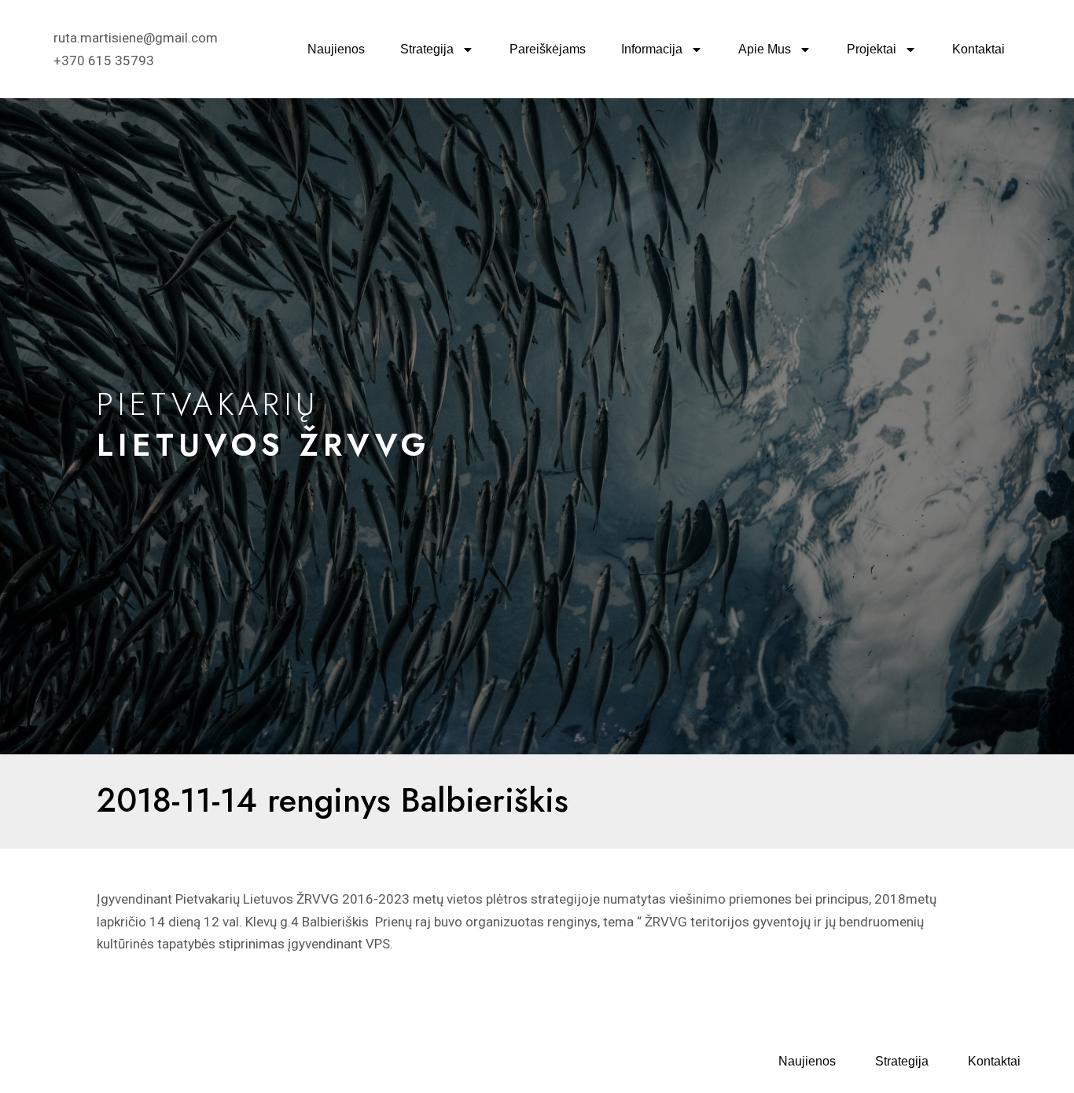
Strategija (427, 49)
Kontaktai (978, 49)
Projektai (871, 49)
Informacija (651, 49)
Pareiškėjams (547, 49)
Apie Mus (764, 49)
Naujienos (336, 49)
